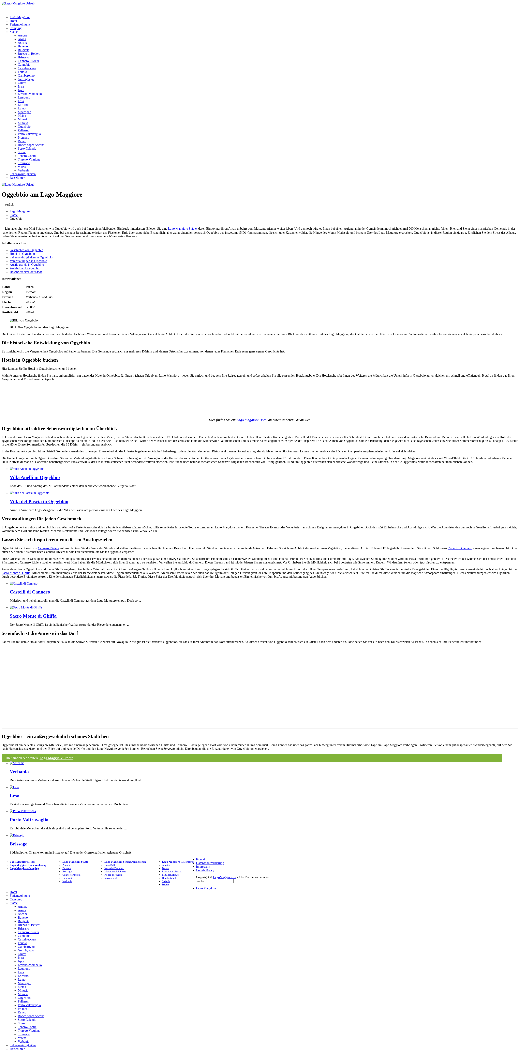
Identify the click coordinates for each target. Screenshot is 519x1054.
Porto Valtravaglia (29, 134)
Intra (21, 86)
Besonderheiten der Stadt (26, 272)
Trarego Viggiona (29, 159)
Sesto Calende (27, 148)
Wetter (165, 884)
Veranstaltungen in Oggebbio (28, 261)
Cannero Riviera (28, 61)
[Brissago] (17, 835)
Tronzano (24, 163)
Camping (15, 28)
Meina (22, 115)
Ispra (21, 90)
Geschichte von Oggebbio (26, 250)
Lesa (21, 101)
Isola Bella (110, 865)
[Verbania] (17, 763)
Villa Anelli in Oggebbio (35, 477)
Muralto (23, 123)
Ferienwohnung (20, 24)
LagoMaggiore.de (224, 877)
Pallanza (23, 130)
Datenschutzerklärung (210, 863)
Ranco (22, 141)
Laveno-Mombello (30, 93)
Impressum (203, 866)
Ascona (23, 42)
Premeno (23, 137)
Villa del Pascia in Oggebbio (39, 501)
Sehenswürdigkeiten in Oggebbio (31, 257)
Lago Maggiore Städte (182, 228)
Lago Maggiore (20, 17)
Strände (166, 881)
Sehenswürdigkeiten (23, 174)
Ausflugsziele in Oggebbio (27, 264)
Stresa (22, 152)
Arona (22, 39)
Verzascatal (110, 877)
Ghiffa (22, 83)
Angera (22, 35)
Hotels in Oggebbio (22, 253)
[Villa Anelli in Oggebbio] (27, 468)
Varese (22, 166)
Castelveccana (27, 68)
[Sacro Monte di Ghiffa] (26, 607)
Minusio (23, 119)
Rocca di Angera (113, 874)
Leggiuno (24, 97)
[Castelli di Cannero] (24, 583)
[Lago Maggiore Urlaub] (18, 3)
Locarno (23, 104)
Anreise (166, 865)
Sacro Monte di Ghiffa (16, 573)
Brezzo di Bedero (29, 53)
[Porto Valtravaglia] (23, 811)
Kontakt (201, 859)
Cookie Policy (205, 870)
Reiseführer (17, 177)
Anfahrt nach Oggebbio (25, 268)
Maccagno (24, 112)
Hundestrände (169, 877)
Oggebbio (24, 126)
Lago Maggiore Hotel (252, 420)
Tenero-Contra (27, 155)
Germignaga (26, 79)
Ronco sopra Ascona (31, 145)
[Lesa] (14, 787)
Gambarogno (26, 75)
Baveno (23, 46)
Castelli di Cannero (460, 548)
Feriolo (22, 72)
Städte (14, 31)
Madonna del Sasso (115, 871)
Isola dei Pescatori (114, 868)
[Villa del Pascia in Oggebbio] (29, 493)
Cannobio (24, 64)
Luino (22, 108)
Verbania (23, 170)
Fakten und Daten (171, 871)
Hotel (13, 20)
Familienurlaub (170, 874)
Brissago (23, 57)
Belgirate (23, 50)
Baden (165, 868)
